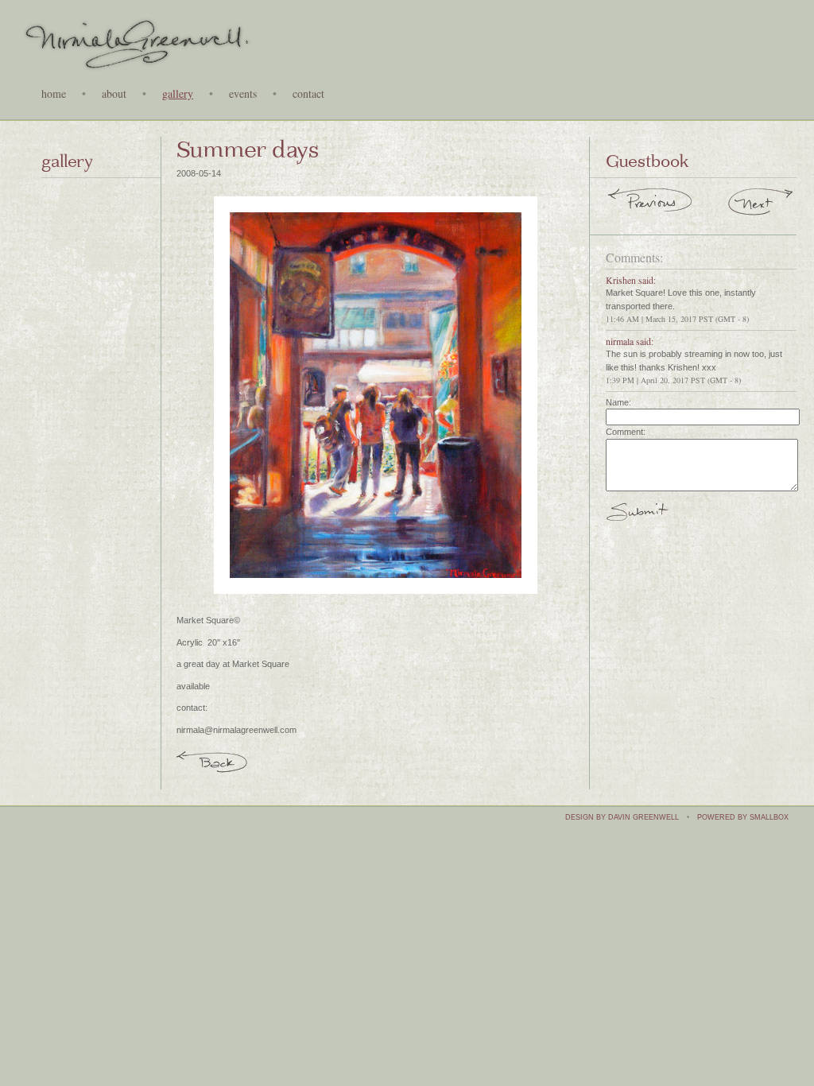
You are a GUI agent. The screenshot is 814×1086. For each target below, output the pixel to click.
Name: (618, 402)
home (53, 94)
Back (212, 761)
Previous (650, 204)
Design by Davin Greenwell (622, 817)
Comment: (625, 431)
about (114, 94)
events (243, 94)
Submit (637, 518)
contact (308, 94)
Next (761, 204)
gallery (177, 94)
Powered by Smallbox (743, 817)
